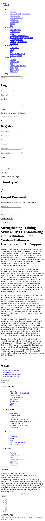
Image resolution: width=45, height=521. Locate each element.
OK (2, 190)
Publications (14, 44)
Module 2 (10, 325)
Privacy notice (14, 169)
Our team (13, 60)
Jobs (11, 64)
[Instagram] (6, 509)
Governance (14, 20)
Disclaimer (11, 519)
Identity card (14, 68)
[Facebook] (6, 502)
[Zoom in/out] (8, 380)
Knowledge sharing (12, 376)
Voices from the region (17, 54)
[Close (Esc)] (2, 380)
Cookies (37, 517)
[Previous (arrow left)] (2, 382)
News (12, 50)
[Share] (4, 380)
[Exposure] (6, 500)
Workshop (8, 372)
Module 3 (31, 329)
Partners (12, 24)
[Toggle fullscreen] (6, 380)
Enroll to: (4, 99)
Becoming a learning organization (21, 38)
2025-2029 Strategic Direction (20, 14)
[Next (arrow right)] (4, 382)
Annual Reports (15, 30)
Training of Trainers (12, 370)
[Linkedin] (6, 507)
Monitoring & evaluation (18, 42)
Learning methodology (13, 374)
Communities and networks (19, 36)
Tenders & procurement (18, 66)
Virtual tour (13, 72)
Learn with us (14, 48)
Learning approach (16, 40)
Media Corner (14, 62)
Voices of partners (16, 56)
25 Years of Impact (16, 18)
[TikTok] (6, 505)
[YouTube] (6, 511)
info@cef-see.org (14, 517)
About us (13, 12)
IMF (11, 26)
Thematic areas (15, 32)
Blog (11, 52)
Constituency (14, 22)
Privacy (32, 517)
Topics (12, 34)
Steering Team (15, 16)
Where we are (14, 70)
